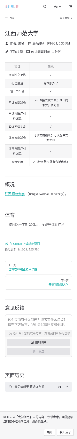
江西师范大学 (15, 194)
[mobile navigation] (70, 6)
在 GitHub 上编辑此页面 (24, 243)
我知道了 (65, 432)
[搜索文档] (45, 6)
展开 (50, 432)
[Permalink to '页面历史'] (2, 375)
